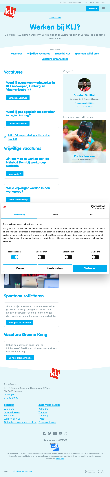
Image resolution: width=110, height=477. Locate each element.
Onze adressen (12, 412)
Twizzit (91, 2)
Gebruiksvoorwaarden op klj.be (20, 422)
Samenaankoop (74, 2)
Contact (63, 2)
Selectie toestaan (55, 268)
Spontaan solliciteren (87, 53)
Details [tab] (55, 215)
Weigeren (20, 268)
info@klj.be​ (9, 394)
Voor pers (9, 415)
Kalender (43, 408)
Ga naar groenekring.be (20, 357)
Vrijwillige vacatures (38, 53)
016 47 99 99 (11, 397)
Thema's (42, 412)
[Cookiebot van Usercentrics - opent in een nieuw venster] (95, 207)
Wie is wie (9, 408)
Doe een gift (101, 2)
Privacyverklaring (47, 422)
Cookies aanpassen (22, 471)
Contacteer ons (55, 17)
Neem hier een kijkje (18, 199)
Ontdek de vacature (18, 97)
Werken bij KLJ (12, 418)
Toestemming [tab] (19, 215)
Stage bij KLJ (62, 53)
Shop (85, 2)
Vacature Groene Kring (55, 59)
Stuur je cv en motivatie (20, 322)
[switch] (41, 257)
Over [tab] (91, 215)
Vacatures (17, 53)
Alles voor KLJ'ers (49, 405)
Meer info (60, 458)
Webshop (43, 415)
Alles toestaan (90, 268)
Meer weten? (15, 174)
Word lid (93, 8)
